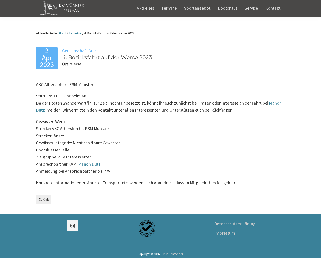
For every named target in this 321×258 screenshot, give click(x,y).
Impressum (224, 233)
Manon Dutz (89, 164)
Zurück (44, 199)
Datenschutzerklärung (234, 223)
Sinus (165, 254)
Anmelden (177, 254)
